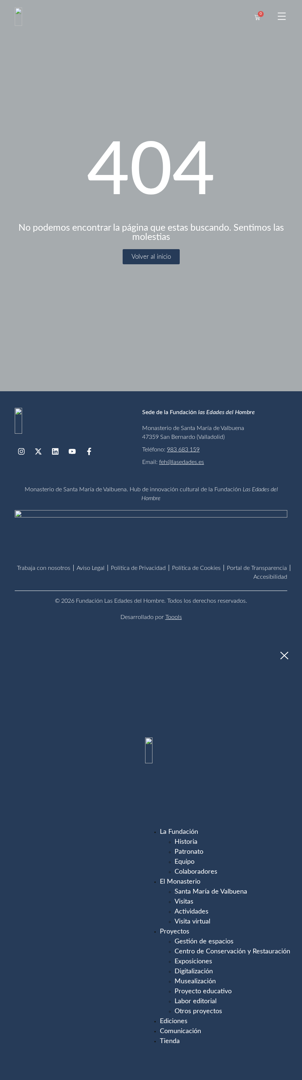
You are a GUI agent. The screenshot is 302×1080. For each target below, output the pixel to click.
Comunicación (180, 1031)
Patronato (189, 852)
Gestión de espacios (204, 941)
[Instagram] (21, 451)
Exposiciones (193, 961)
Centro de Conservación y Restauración (232, 951)
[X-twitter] (38, 451)
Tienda (170, 1041)
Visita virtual (192, 921)
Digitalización (194, 971)
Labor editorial (196, 1001)
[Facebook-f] (89, 451)
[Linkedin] (55, 451)
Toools (173, 617)
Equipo (184, 862)
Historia (186, 842)
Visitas (184, 901)
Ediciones (173, 1021)
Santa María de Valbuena (211, 891)
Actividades (191, 911)
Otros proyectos (198, 1011)
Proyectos (174, 931)
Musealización (195, 981)
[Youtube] (72, 451)
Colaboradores (196, 872)
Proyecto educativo (203, 991)
